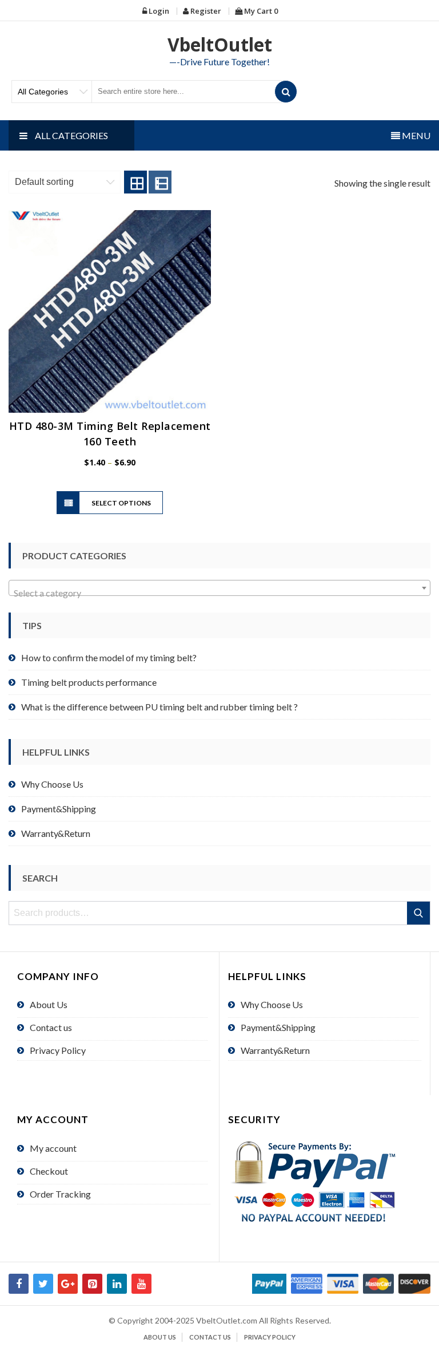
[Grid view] (135, 182)
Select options (121, 503)
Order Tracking (60, 1193)
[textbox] (219, 593)
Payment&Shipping (58, 808)
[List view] (160, 182)
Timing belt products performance (89, 682)
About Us (48, 1004)
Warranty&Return (55, 833)
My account (53, 1148)
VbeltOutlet (219, 44)
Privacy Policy (58, 1050)
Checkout (49, 1171)
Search (419, 913)
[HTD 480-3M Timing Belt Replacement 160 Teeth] (110, 311)
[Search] (285, 91)
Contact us (51, 1027)
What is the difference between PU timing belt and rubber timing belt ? (159, 706)
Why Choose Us (52, 784)
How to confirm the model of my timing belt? (109, 657)
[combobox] (219, 588)
